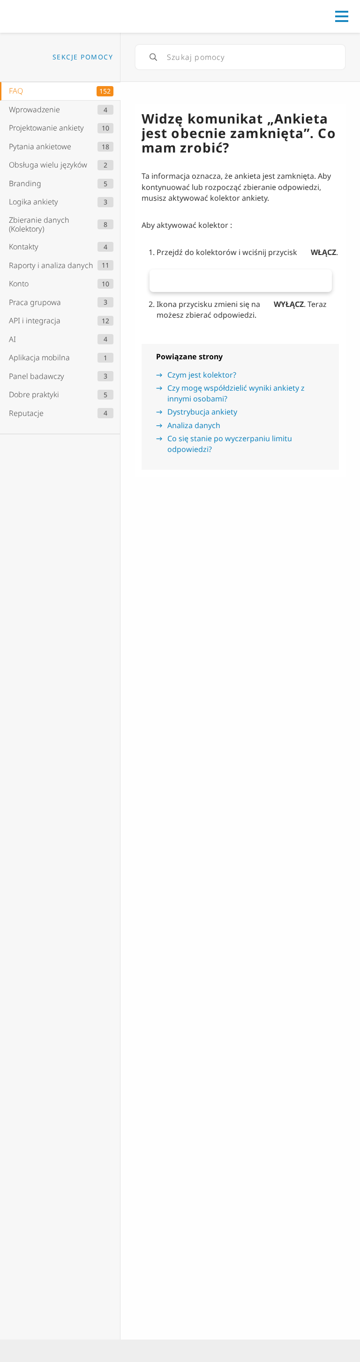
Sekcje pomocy (82, 56)
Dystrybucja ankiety (202, 412)
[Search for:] (240, 57)
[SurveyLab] (48, 15)
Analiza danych (193, 425)
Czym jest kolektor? (201, 375)
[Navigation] (341, 16)
